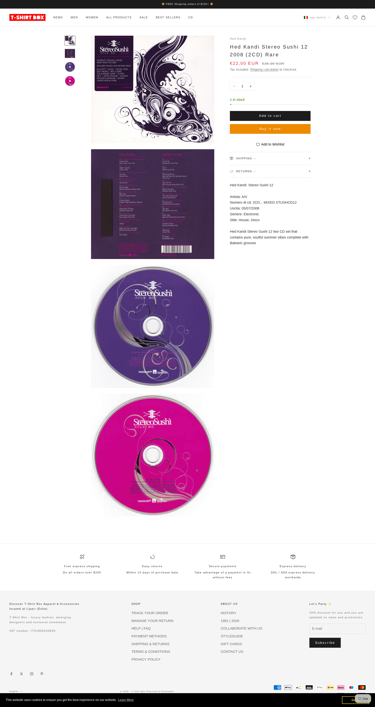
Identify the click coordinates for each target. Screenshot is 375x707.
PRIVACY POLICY (146, 659)
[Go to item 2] (69, 53)
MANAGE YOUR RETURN (152, 621)
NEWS (58, 17)
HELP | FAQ (141, 628)
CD (190, 17)
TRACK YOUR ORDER (149, 613)
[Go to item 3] (69, 66)
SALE (143, 17)
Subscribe (325, 643)
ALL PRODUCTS (119, 17)
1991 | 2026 (230, 621)
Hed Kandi (238, 38)
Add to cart (270, 116)
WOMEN (92, 17)
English (13, 691)
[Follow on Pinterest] (42, 674)
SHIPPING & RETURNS (150, 644)
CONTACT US (232, 652)
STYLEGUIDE (232, 636)
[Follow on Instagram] (32, 674)
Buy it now (270, 129)
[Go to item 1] (69, 40)
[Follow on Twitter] (21, 674)
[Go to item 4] (69, 80)
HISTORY (228, 613)
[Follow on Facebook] (11, 674)
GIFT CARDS (231, 644)
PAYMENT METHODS (149, 636)
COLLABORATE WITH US (241, 628)
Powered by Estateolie (160, 691)
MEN (74, 17)
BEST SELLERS (168, 17)
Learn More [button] (126, 700)
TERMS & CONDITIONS (150, 652)
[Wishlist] (355, 17)
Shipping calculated (264, 69)
